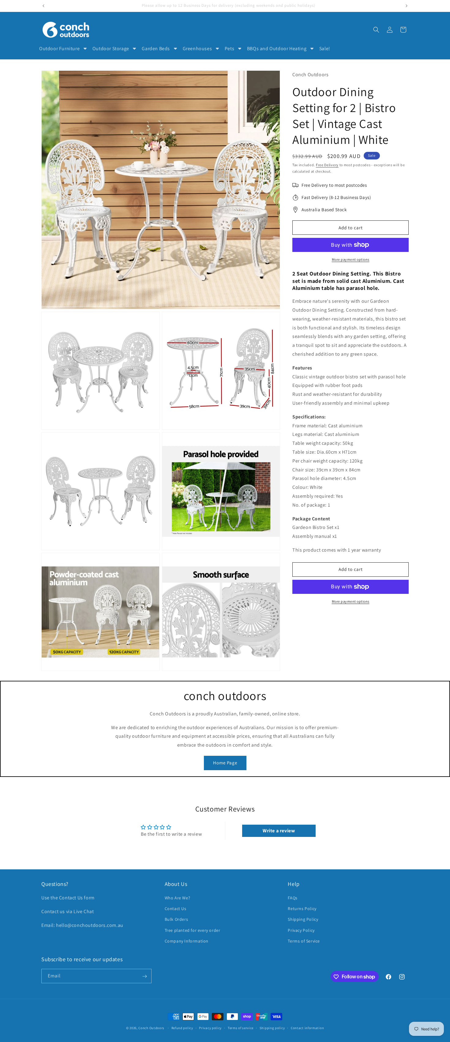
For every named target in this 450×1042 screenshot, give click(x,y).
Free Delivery (327, 165)
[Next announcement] (406, 6)
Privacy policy (210, 1027)
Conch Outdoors (151, 1028)
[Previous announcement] (43, 6)
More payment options (350, 259)
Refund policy (182, 1027)
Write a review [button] (279, 830)
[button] (376, 29)
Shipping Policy (303, 919)
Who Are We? (177, 898)
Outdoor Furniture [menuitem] (59, 48)
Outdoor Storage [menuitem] (110, 48)
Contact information (307, 1027)
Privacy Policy (301, 930)
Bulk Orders (176, 919)
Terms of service (240, 1027)
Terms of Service (304, 941)
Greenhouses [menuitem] (197, 48)
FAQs (292, 898)
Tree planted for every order (192, 930)
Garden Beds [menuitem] (156, 48)
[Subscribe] (144, 976)
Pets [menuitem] (229, 48)
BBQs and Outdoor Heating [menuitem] (276, 48)
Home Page (225, 763)
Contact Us (175, 908)
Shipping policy (272, 1027)
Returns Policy (302, 908)
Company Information (186, 941)
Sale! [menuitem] (324, 48)
